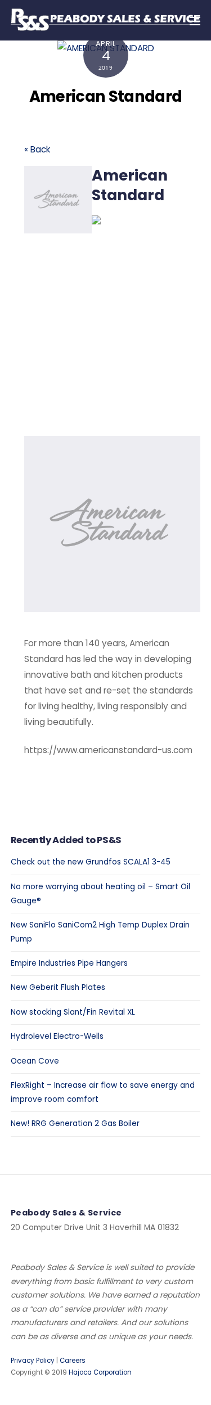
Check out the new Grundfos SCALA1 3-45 (90, 862)
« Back (37, 149)
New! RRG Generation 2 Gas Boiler (75, 1123)
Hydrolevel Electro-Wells (57, 1036)
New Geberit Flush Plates (58, 987)
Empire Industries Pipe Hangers (69, 963)
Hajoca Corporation (100, 1372)
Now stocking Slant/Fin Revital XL (73, 1012)
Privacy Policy (33, 1360)
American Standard (105, 96)
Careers (73, 1360)
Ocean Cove (35, 1061)
